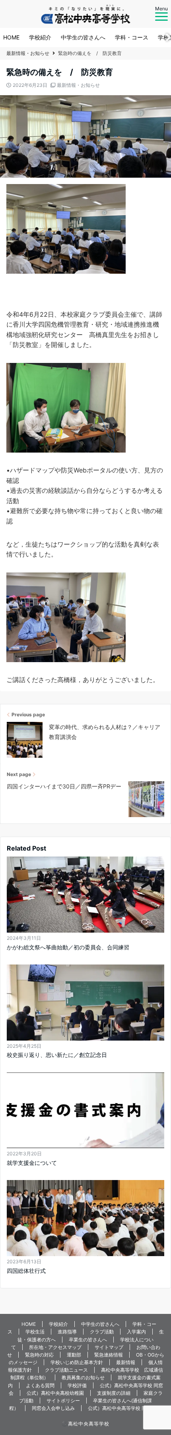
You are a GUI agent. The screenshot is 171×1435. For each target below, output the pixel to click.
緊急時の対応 (39, 1355)
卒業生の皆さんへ (88, 1340)
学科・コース (131, 37)
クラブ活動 (102, 1332)
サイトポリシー (63, 1401)
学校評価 (77, 1385)
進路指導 (67, 1332)
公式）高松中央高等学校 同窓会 (122, 1408)
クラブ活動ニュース (66, 1370)
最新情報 (125, 1362)
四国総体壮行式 (26, 1270)
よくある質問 (40, 1385)
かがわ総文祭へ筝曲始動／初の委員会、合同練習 (68, 947)
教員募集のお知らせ (83, 1377)
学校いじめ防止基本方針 (77, 1362)
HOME (11, 37)
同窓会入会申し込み (53, 1408)
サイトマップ (109, 1347)
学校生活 (35, 1332)
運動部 (74, 1355)
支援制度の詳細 (113, 1393)
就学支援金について (32, 1162)
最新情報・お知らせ (78, 85)
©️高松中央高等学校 (85, 1424)
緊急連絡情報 (108, 1355)
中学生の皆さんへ (83, 37)
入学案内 (136, 1332)
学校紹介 (40, 37)
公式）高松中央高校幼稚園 (55, 1393)
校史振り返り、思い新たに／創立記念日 (57, 1054)
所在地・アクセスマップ (55, 1347)
